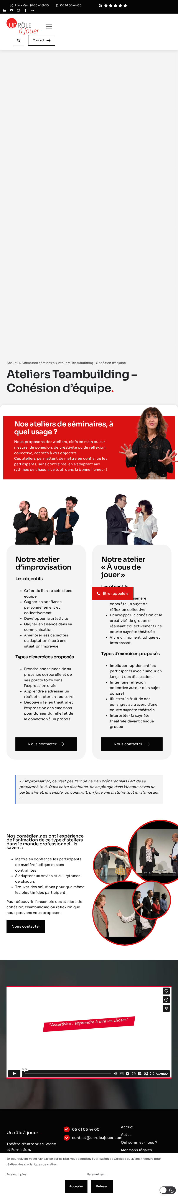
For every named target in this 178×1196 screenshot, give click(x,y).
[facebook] (25, 10)
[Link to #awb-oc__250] (49, 26)
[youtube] (11, 10)
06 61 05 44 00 (85, 1129)
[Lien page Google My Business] (127, 5)
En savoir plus (16, 1174)
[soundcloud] (32, 10)
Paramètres (96, 1174)
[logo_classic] (23, 19)
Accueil (12, 363)
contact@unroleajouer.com (97, 1137)
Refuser (101, 1186)
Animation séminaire (38, 363)
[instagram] (18, 10)
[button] (168, 1190)
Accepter (76, 1186)
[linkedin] (4, 10)
